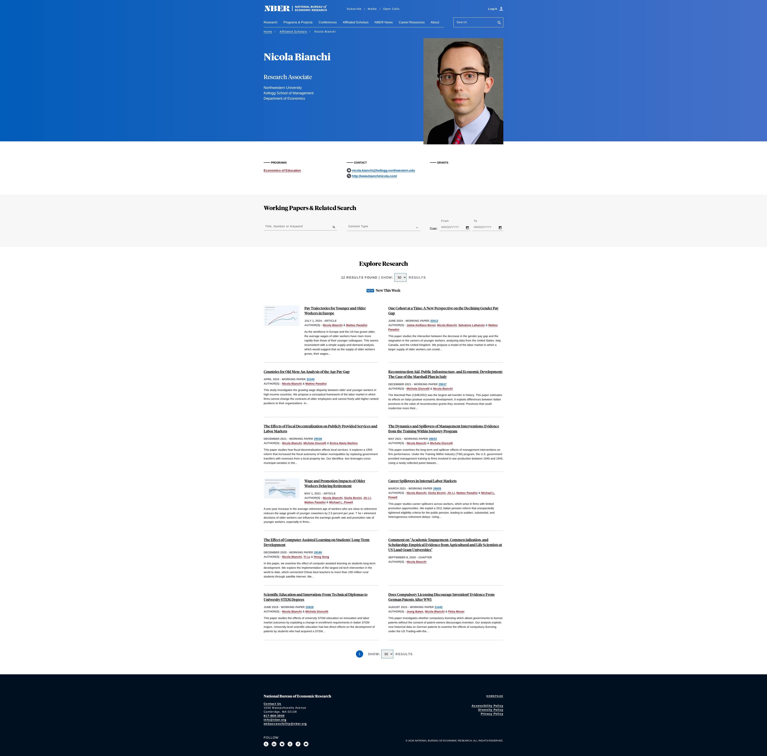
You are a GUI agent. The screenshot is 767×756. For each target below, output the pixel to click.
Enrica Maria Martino (344, 443)
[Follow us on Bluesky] (282, 744)
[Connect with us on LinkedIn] (274, 744)
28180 (318, 552)
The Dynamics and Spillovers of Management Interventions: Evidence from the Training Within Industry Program (443, 429)
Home (268, 31)
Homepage (494, 696)
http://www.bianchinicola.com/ (374, 176)
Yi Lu (306, 556)
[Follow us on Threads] (290, 744)
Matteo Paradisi (356, 325)
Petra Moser (456, 611)
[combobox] (349, 227)
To (479, 220)
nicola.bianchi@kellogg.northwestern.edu (383, 170)
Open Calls (391, 8)
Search (462, 22)
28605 (437, 488)
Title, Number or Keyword (284, 226)
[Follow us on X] (266, 744)
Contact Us (272, 703)
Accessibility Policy (487, 705)
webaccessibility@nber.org (285, 723)
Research (270, 22)
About (435, 22)
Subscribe (354, 8)
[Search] (499, 23)
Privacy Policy (492, 713)
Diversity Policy (490, 709)
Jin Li (367, 497)
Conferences (328, 22)
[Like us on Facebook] (298, 744)
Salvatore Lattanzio (471, 325)
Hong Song (321, 556)
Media (372, 8)
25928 (310, 607)
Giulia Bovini (353, 497)
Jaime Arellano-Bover (421, 325)
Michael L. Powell (341, 502)
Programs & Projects (298, 22)
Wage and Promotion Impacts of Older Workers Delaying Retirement (334, 483)
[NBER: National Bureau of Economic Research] (299, 10)
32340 (311, 379)
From (448, 220)
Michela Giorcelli (418, 388)
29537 (443, 384)
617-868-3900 (274, 715)
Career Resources (412, 22)
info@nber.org (275, 719)
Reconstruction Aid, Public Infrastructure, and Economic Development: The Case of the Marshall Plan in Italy (445, 374)
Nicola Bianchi (333, 325)
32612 (434, 320)
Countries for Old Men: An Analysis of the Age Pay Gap (307, 371)
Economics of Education (282, 170)
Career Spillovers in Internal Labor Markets (422, 480)
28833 (433, 438)
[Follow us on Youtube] (306, 744)
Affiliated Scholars (356, 22)
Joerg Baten (415, 611)
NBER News (384, 22)
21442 (439, 607)
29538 (318, 438)
